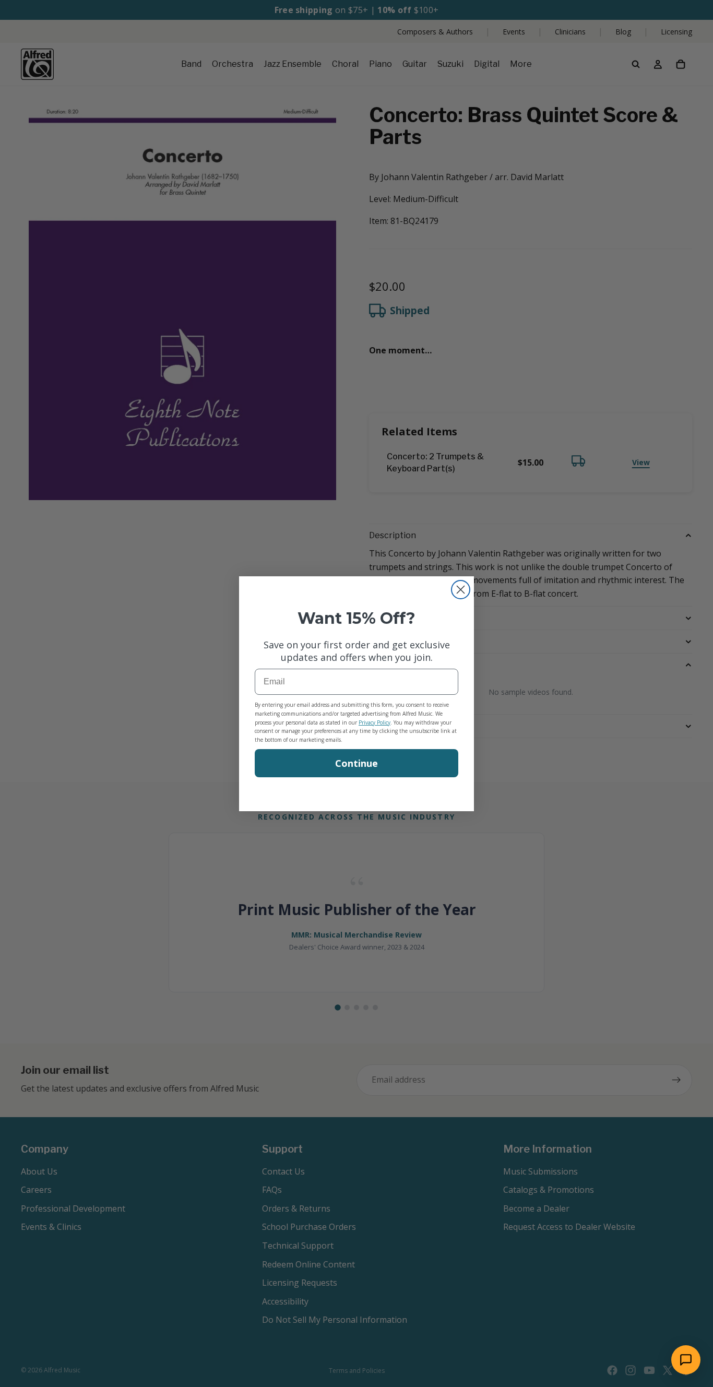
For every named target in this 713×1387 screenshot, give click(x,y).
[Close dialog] (460, 589)
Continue (356, 763)
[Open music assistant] (685, 1359)
